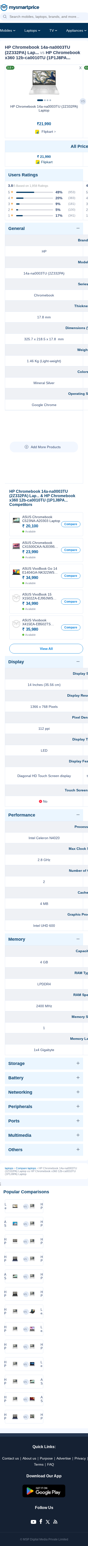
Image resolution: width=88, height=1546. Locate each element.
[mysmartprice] (20, 8)
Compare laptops (26, 1168)
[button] (5, 17)
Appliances (74, 30)
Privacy (80, 1458)
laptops (9, 1168)
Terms (39, 1464)
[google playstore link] (44, 1496)
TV (51, 30)
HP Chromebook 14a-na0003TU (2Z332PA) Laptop (44, 108)
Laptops (30, 30)
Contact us (10, 1458)
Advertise (63, 1458)
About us (29, 1458)
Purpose (46, 1458)
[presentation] (11, 82)
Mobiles (6, 30)
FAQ (50, 1464)
